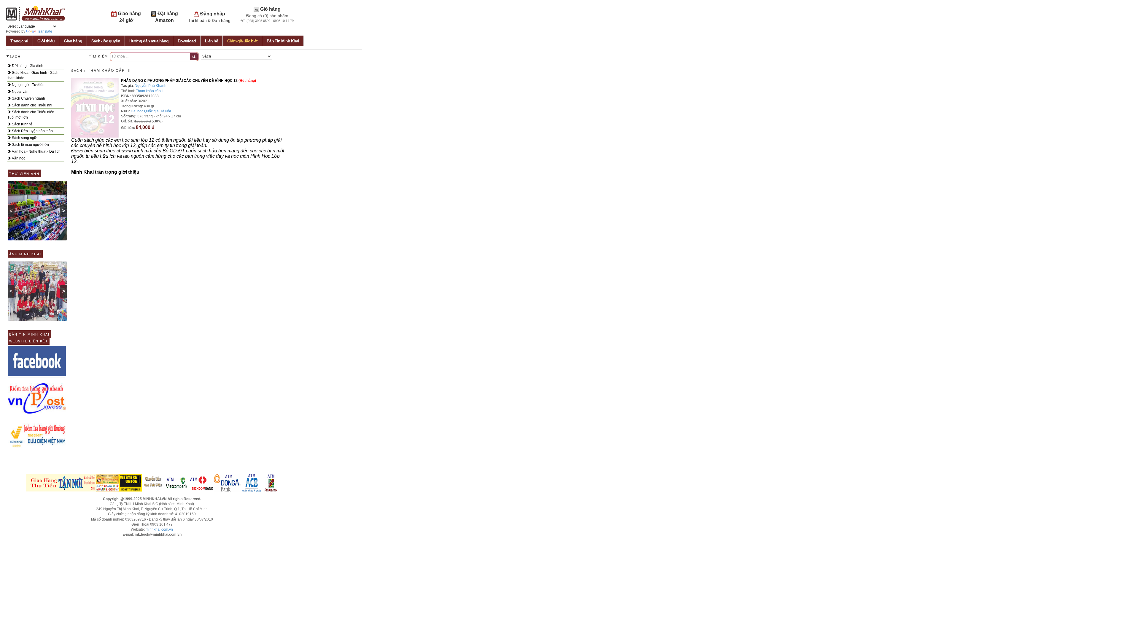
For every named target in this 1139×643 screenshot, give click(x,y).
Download (187, 41)
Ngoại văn (19, 92)
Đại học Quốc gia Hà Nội (151, 111)
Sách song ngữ (23, 138)
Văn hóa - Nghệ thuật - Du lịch (36, 151)
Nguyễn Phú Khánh (150, 86)
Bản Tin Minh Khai (283, 41)
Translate (44, 31)
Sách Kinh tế (21, 124)
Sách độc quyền (105, 41)
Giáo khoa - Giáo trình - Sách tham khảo (32, 75)
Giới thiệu (46, 41)
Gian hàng (73, 41)
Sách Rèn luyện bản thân (32, 131)
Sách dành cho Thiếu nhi (31, 105)
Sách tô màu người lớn (30, 145)
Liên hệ (211, 41)
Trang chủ (19, 41)
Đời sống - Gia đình (27, 66)
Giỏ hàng (270, 9)
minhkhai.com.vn (159, 529)
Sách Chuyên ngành (28, 98)
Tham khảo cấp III (109, 70)
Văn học (18, 158)
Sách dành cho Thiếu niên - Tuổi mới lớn (31, 114)
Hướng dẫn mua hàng (148, 41)
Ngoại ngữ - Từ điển (27, 85)
